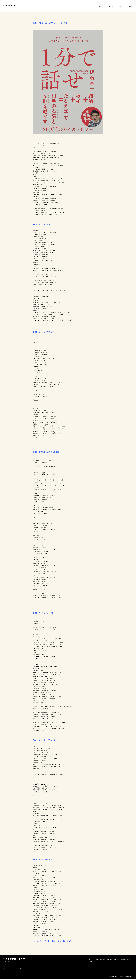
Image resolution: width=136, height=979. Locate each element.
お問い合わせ (129, 6)
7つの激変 (90, 961)
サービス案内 (107, 6)
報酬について (114, 6)
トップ (100, 6)
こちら (39, 829)
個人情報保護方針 (129, 976)
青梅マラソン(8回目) (125, 959)
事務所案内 (121, 6)
